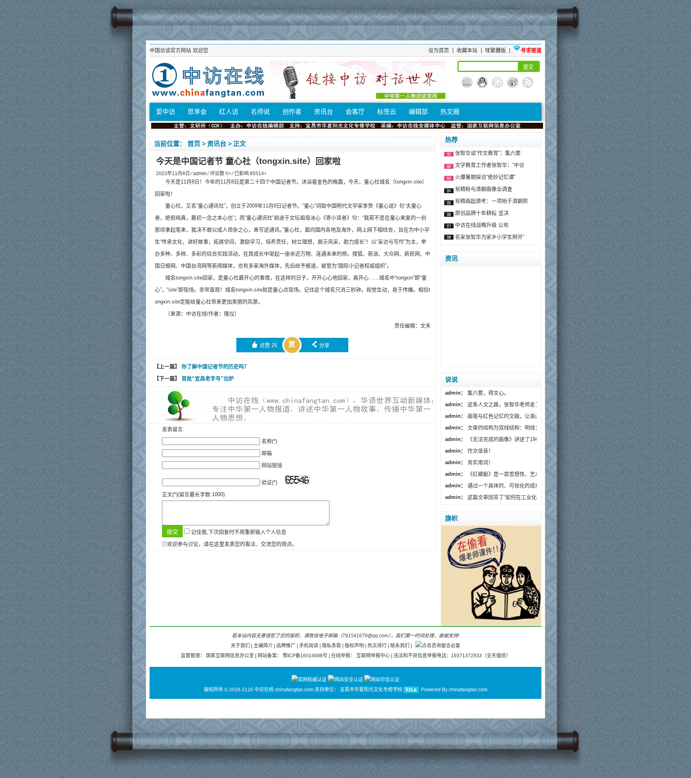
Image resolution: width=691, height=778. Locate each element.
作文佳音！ (469, 451)
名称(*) (269, 441)
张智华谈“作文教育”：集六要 (488, 153)
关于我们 (241, 645)
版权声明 (355, 645)
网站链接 (272, 465)
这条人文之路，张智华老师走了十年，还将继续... (513, 404)
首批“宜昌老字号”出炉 (208, 378)
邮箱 (267, 453)
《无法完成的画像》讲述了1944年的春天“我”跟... (512, 439)
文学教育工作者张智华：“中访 (489, 165)
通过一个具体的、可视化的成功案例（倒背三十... (513, 486)
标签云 (386, 111)
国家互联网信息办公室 (230, 655)
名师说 (260, 111)
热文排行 (377, 645)
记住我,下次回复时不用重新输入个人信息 (238, 532)
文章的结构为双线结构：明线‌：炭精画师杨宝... (510, 428)
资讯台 (323, 111)
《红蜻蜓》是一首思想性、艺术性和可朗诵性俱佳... (516, 474)
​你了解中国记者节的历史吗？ (215, 366)
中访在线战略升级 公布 (482, 225)
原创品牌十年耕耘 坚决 (482, 213)
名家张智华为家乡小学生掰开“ (489, 237)
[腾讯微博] (497, 82)
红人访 (228, 111)
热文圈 (449, 111)
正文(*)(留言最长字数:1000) (193, 494)
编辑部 (418, 111)
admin (200, 173)
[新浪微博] (512, 82)
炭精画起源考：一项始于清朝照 (491, 201)
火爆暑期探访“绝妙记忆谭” (485, 177)
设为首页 (439, 50)
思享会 (197, 111)
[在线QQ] (482, 82)
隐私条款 (332, 645)
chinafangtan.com (468, 689)
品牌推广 (286, 645)
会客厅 (355, 111)
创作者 (292, 111)
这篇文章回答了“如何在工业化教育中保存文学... (511, 497)
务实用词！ (469, 462)
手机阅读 (309, 645)
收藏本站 (468, 50)
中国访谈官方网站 (171, 50)
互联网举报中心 (373, 655)
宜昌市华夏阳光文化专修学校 (371, 689)
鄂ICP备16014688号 (306, 655)
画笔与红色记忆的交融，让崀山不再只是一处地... (513, 416)
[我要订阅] (467, 82)
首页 (195, 143)
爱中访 (165, 111)
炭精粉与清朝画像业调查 (483, 189)
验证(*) (269, 482)
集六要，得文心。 (477, 393)
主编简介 (264, 645)
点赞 (264, 344)
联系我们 (400, 645)
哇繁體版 (496, 50)
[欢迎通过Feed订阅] (527, 82)
